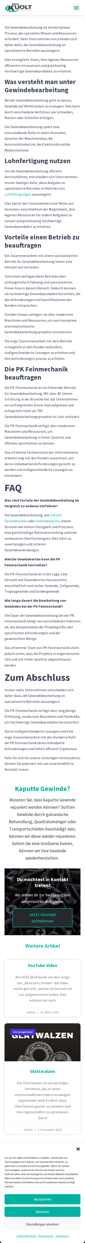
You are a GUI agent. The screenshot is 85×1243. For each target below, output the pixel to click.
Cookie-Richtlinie (26, 1236)
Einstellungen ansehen (42, 1224)
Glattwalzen (42, 1071)
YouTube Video (42, 965)
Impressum (62, 1236)
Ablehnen (42, 1212)
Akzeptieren (42, 1199)
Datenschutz (45, 1236)
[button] (78, 1149)
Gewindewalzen (48, 521)
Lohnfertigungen (18, 194)
